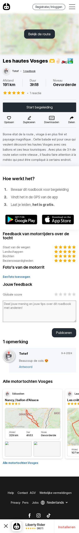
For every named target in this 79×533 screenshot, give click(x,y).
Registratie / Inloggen (48, 7)
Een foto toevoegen (16, 276)
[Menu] (72, 7)
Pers (25, 502)
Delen (71, 122)
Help (11, 492)
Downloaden (51, 122)
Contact (22, 492)
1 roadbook (29, 71)
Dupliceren (29, 122)
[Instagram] (38, 515)
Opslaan (9, 122)
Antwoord (25, 366)
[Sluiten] (6, 526)
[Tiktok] (48, 515)
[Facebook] (29, 515)
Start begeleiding (40, 107)
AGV (33, 492)
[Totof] (6, 71)
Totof (15, 71)
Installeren (66, 527)
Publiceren (64, 333)
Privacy (15, 502)
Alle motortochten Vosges (20, 463)
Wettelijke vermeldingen (56, 492)
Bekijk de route (39, 34)
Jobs (35, 502)
